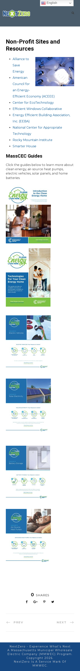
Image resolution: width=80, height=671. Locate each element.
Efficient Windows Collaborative (38, 109)
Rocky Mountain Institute (32, 140)
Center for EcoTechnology (33, 102)
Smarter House (24, 146)
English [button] (51, 2)
